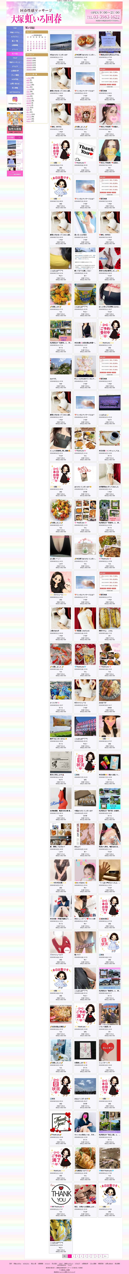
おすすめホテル (15, 92)
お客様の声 (15, 71)
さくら (28, 114)
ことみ (28, 89)
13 (39, 43)
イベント (15, 49)
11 (33, 43)
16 (28, 46)
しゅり (28, 119)
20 (39, 46)
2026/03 (29, 69)
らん (27, 107)
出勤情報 (15, 45)
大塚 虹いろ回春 (65, 1270)
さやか (28, 98)
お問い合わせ (14, 83)
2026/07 (29, 60)
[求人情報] (15, 134)
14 (42, 43)
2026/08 (29, 58)
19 (36, 46)
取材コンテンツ (15, 62)
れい (27, 87)
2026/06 (29, 63)
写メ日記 (15, 54)
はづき (28, 100)
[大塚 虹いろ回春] (64, 13)
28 (42, 48)
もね (27, 96)
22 (45, 46)
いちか (28, 78)
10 (31, 43)
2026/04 (29, 67)
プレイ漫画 (15, 75)
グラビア (15, 66)
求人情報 (15, 88)
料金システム (14, 32)
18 (33, 46)
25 (33, 48)
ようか (28, 105)
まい (27, 112)
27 (39, 48)
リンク (70, 1265)
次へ (105, 1256)
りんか (28, 85)
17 (31, 46)
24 (31, 48)
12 (36, 43)
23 (28, 48)
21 (42, 46)
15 (45, 43)
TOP (15, 28)
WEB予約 (15, 79)
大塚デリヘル (15, 172)
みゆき (28, 103)
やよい (28, 121)
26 (36, 48)
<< (32, 35)
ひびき (28, 94)
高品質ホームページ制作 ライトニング (64, 1272)
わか (27, 110)
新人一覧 (15, 41)
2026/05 (29, 65)
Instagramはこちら (15, 103)
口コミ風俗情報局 (15, 174)
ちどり (28, 116)
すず (27, 82)
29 (45, 48)
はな (27, 91)
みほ (27, 80)
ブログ (15, 58)
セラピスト (15, 36)
